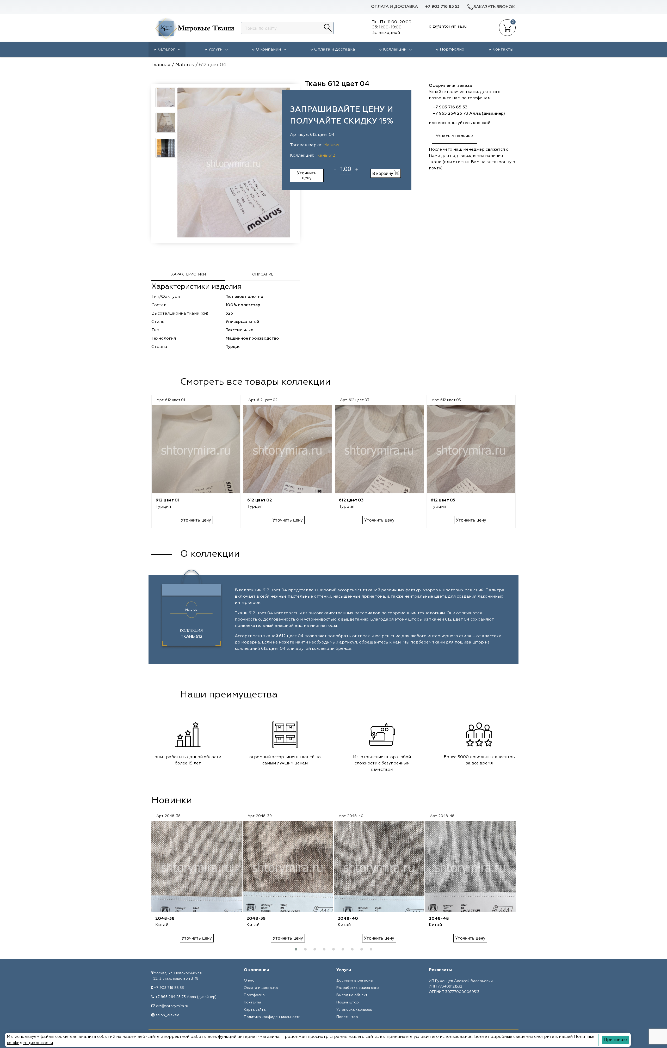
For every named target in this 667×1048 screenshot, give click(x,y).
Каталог (166, 49)
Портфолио (452, 49)
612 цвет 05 (443, 500)
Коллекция (191, 634)
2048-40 (348, 919)
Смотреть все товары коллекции (255, 382)
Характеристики (188, 274)
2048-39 (255, 919)
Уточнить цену (306, 175)
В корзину (383, 173)
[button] (296, 949)
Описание (262, 274)
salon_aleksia (167, 1015)
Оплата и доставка (394, 7)
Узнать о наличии (454, 136)
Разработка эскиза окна (357, 988)
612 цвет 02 (259, 500)
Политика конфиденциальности (272, 1017)
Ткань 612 (325, 156)
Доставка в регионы (354, 980)
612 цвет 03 (351, 500)
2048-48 (439, 919)
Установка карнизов (354, 1010)
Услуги (215, 49)
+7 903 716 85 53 (442, 7)
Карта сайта (254, 1010)
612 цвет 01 (168, 500)
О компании (268, 49)
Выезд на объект (351, 995)
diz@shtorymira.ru (172, 1006)
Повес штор (347, 1017)
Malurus (331, 145)
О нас (249, 980)
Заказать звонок (494, 7)
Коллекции (394, 49)
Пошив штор (347, 1002)
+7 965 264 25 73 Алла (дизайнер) (469, 114)
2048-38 (165, 919)
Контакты (502, 49)
